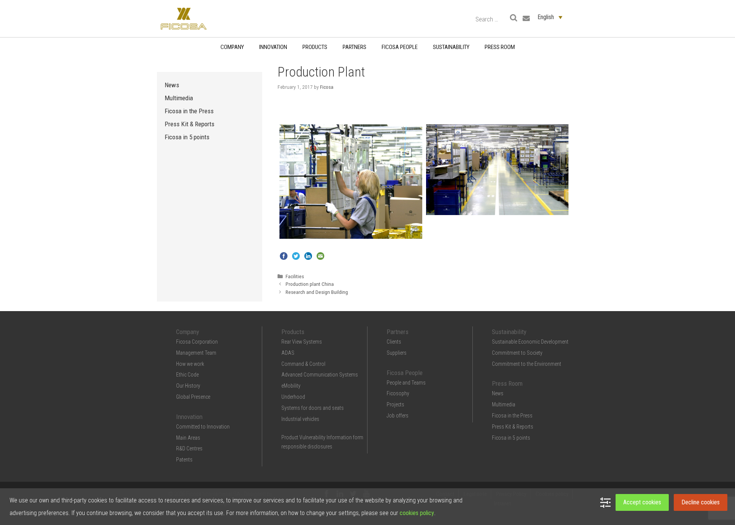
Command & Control (303, 364)
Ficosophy (398, 393)
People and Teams (406, 383)
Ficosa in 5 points (187, 137)
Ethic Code (187, 375)
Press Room (500, 47)
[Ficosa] (184, 18)
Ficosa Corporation (197, 342)
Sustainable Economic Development (530, 342)
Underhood (293, 397)
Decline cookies (700, 502)
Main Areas (188, 438)
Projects (395, 404)
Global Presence (193, 397)
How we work (190, 364)
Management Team (196, 353)
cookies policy (417, 513)
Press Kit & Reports (189, 124)
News (172, 85)
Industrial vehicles (300, 419)
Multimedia (179, 98)
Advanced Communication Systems (319, 375)
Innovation (273, 47)
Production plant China (310, 284)
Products (314, 47)
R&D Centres (189, 448)
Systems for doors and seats (312, 408)
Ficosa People (400, 47)
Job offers (397, 415)
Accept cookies (642, 502)
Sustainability (451, 47)
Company (232, 47)
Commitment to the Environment (526, 364)
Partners (354, 47)
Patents (184, 460)
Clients (394, 342)
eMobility (291, 386)
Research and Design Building (317, 292)
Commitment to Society (517, 353)
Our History (188, 386)
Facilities (295, 276)
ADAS (287, 353)
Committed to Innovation (203, 427)
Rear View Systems (301, 342)
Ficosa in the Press (189, 111)
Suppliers (397, 353)
